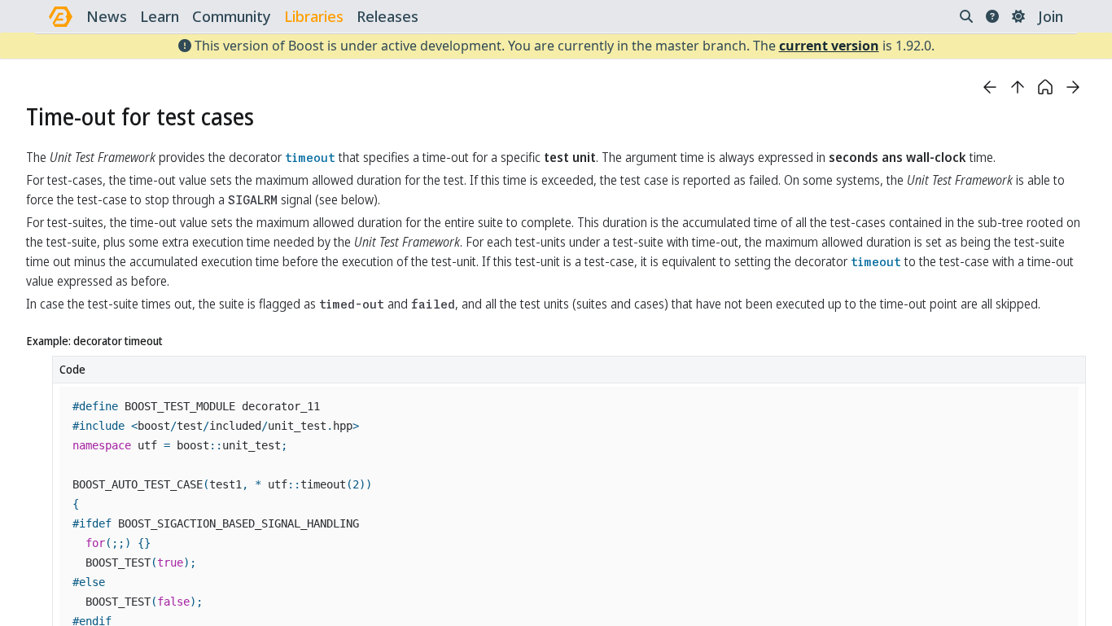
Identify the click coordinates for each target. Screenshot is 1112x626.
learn (159, 16)
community (231, 16)
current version (829, 46)
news (106, 16)
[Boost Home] (60, 16)
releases (387, 16)
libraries (314, 16)
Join (1050, 16)
